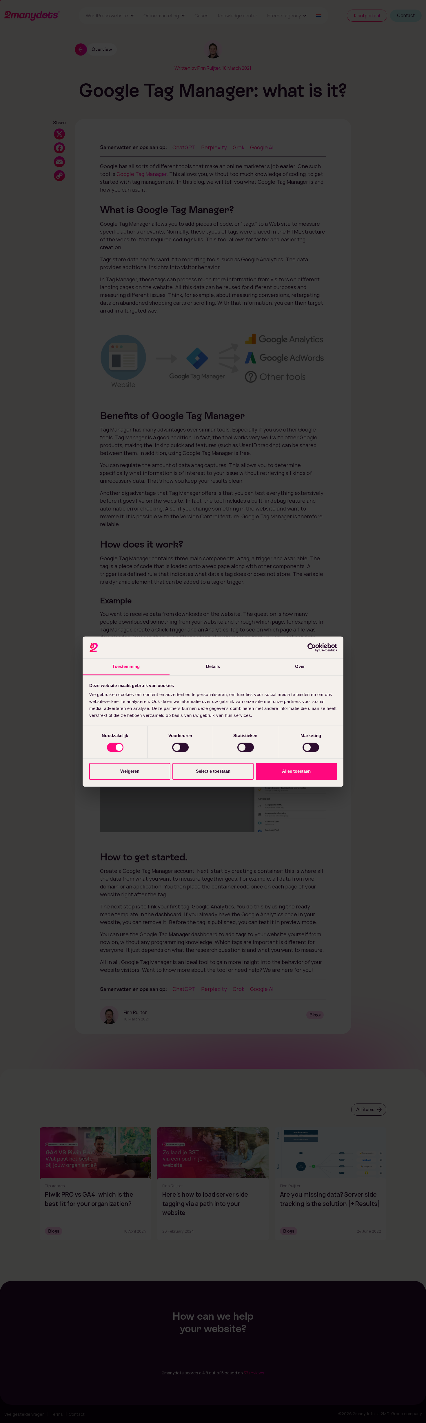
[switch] (180, 747)
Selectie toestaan (213, 771)
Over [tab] (300, 666)
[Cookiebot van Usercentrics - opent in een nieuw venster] (311, 647)
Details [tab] (213, 666)
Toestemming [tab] (126, 666)
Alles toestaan (296, 771)
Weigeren (129, 771)
